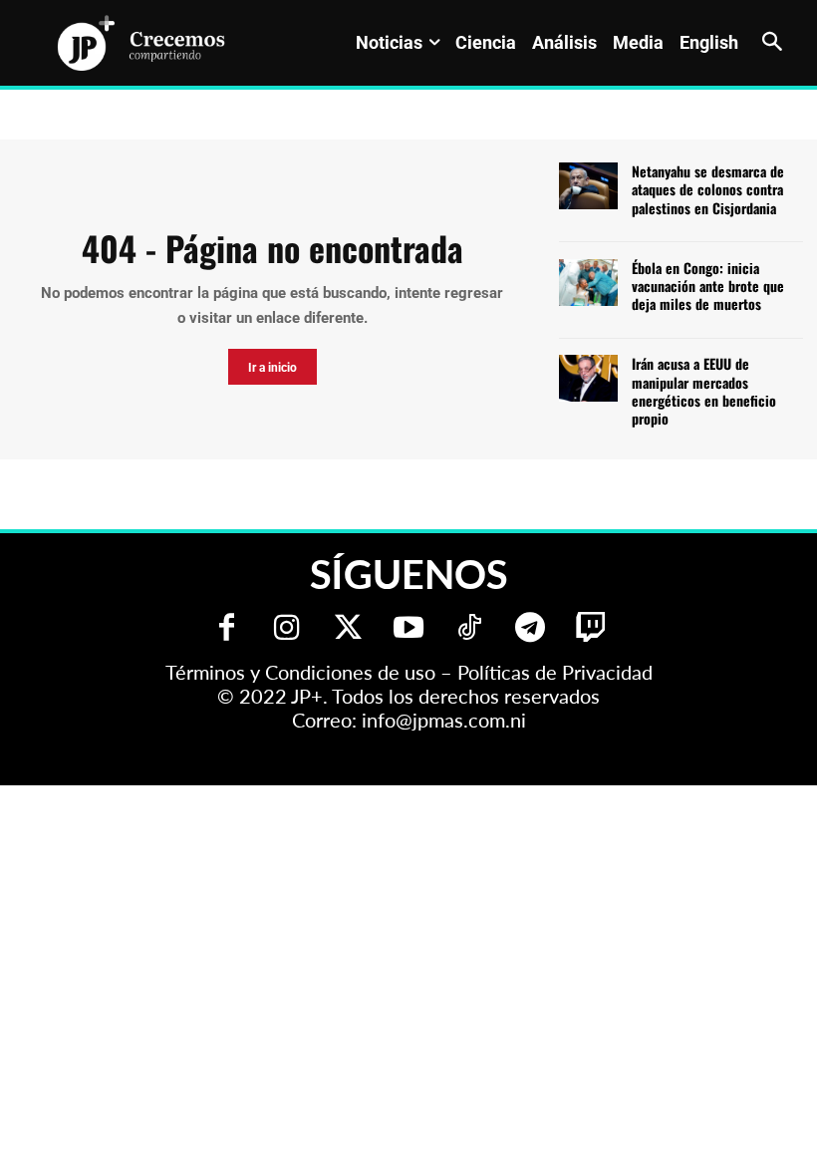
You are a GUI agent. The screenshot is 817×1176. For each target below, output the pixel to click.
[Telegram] (530, 629)
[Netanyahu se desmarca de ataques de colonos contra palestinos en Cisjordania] (588, 185)
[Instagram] (287, 629)
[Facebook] (226, 629)
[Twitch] (591, 629)
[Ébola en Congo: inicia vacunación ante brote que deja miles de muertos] (588, 282)
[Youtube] (409, 629)
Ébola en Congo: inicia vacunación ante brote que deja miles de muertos (708, 285)
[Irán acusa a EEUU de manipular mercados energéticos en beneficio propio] (588, 378)
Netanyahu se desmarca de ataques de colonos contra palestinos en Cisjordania (708, 188)
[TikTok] (469, 629)
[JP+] (142, 43)
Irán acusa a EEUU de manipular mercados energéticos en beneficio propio (704, 391)
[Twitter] (348, 629)
